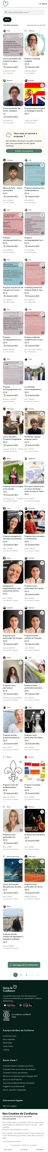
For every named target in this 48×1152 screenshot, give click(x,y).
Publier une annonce (24, 151)
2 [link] (21, 975)
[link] (38, 975)
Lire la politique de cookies (11, 1141)
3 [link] (26, 975)
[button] (44, 25)
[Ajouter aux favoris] (21, 36)
